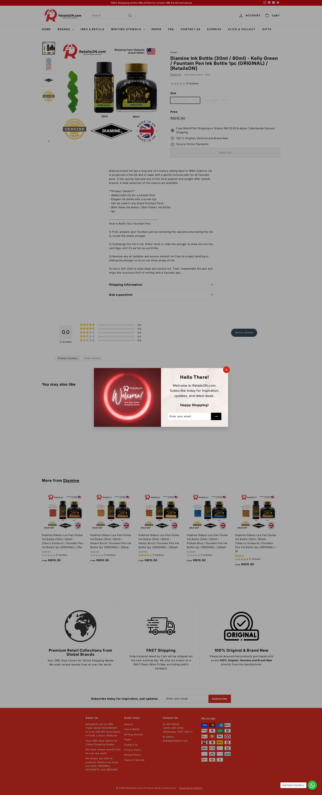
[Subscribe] (216, 416)
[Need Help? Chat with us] (312, 785)
